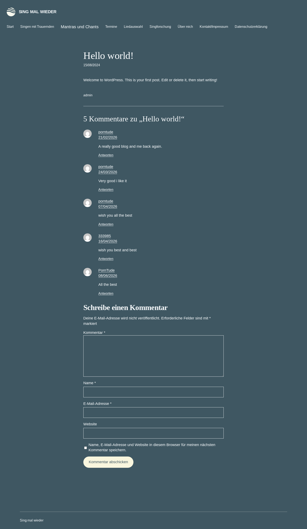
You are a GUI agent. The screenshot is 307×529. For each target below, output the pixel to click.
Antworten (105, 155)
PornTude (106, 270)
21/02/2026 (107, 137)
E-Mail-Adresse (97, 404)
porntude (105, 132)
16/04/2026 (107, 241)
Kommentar (94, 333)
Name (89, 383)
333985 (104, 236)
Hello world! (108, 55)
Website (90, 424)
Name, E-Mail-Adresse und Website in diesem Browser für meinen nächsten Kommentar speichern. (152, 447)
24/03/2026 (107, 172)
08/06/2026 (107, 275)
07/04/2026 (107, 206)
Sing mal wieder (37, 11)
